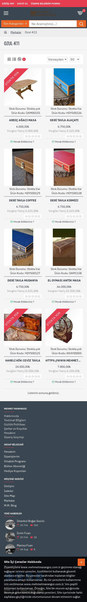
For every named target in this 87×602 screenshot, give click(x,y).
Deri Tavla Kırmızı (64, 200)
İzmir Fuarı (24, 533)
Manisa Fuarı (25, 545)
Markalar (16, 32)
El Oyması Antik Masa (64, 280)
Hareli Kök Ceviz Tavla (22, 360)
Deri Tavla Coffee (22, 200)
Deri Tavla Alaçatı (64, 120)
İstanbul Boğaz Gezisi (31, 521)
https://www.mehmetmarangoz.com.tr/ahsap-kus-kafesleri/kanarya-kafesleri (64, 360)
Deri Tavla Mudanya (22, 280)
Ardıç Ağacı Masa (22, 120)
